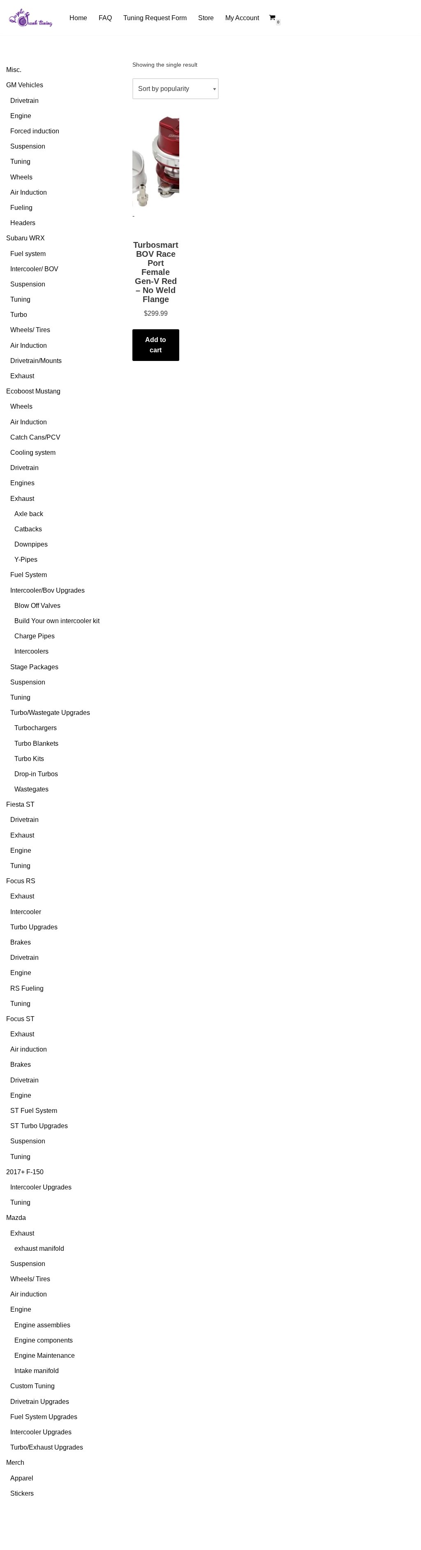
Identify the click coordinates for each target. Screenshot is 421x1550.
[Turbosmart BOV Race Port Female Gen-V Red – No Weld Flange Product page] (156, 163)
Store (206, 17)
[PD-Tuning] (31, 17)
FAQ (105, 17)
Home (78, 17)
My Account (242, 17)
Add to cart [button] (155, 345)
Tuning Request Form (155, 17)
